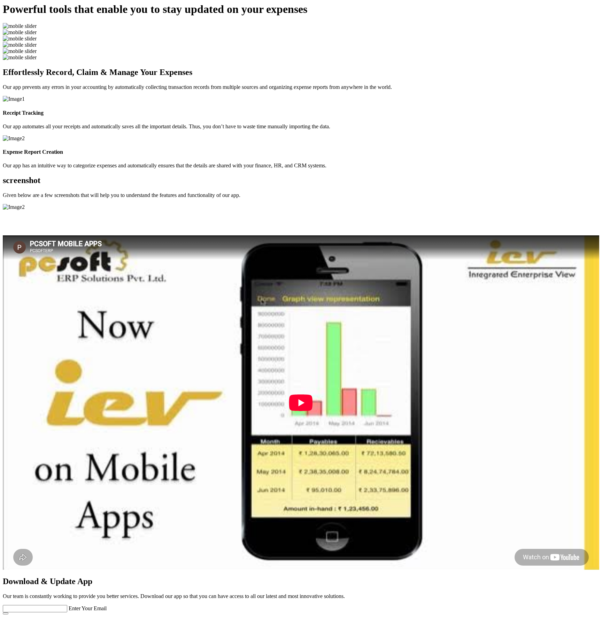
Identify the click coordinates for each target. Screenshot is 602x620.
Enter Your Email (88, 608)
